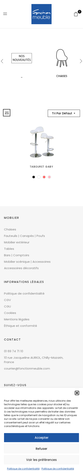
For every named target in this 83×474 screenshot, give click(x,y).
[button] (77, 393)
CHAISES (61, 76)
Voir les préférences (41, 460)
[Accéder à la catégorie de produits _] (21, 58)
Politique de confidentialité (23, 468)
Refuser (41, 449)
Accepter (42, 437)
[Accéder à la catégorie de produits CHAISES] (61, 58)
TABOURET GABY (41, 166)
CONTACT (12, 340)
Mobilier (11, 218)
